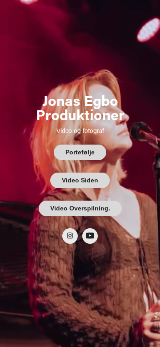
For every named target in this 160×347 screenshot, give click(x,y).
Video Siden (80, 180)
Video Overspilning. (80, 208)
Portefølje (80, 152)
